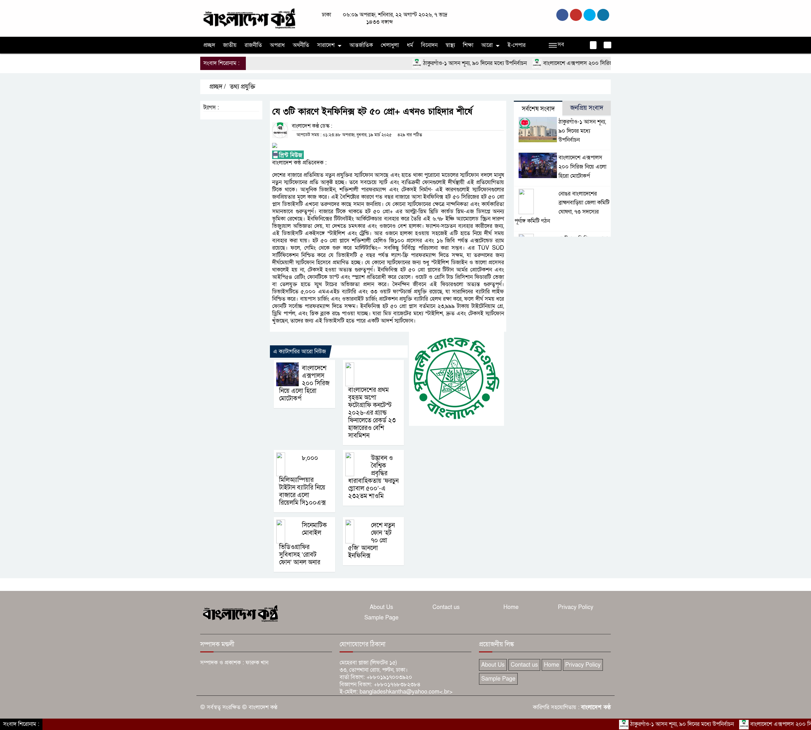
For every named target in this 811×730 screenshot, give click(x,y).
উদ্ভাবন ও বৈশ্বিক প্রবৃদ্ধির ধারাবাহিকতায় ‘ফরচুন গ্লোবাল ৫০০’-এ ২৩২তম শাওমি (373, 477)
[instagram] (590, 15)
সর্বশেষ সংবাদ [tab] (538, 109)
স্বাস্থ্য (450, 45)
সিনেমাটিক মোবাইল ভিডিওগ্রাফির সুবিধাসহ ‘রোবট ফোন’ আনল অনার (303, 544)
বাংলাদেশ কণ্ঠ (596, 707)
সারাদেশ (326, 45)
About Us (381, 607)
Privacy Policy (575, 607)
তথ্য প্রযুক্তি (242, 87)
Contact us (446, 607)
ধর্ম (410, 45)
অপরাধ (277, 45)
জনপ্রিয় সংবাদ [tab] (586, 108)
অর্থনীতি (301, 45)
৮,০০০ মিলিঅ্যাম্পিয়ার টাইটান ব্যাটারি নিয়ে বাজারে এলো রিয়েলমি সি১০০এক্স (302, 480)
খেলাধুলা (390, 45)
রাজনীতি (253, 45)
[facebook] (562, 15)
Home (511, 607)
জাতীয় (230, 45)
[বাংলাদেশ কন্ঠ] (248, 18)
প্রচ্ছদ (209, 45)
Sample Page (381, 617)
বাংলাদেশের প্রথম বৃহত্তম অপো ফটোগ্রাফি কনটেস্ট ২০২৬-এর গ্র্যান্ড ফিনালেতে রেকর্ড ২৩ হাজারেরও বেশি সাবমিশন (372, 413)
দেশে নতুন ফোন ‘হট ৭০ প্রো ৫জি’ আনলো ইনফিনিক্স (371, 540)
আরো (487, 45)
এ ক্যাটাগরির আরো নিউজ (299, 351)
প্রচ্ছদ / (217, 87)
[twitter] (576, 15)
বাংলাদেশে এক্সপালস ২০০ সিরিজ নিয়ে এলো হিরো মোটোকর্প (582, 63)
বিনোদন (429, 45)
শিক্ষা (468, 45)
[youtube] (603, 15)
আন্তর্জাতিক (361, 45)
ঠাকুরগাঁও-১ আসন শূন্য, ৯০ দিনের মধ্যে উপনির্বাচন (451, 63)
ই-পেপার (517, 45)
